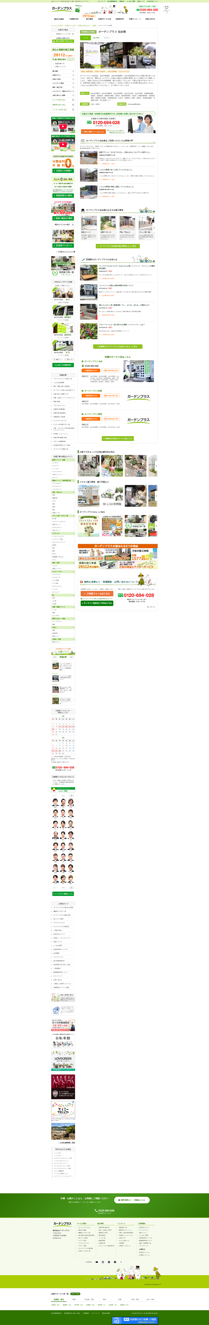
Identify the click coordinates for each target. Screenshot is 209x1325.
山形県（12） (113, 1305)
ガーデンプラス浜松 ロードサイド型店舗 (63, 348)
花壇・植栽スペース (58, 607)
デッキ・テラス (57, 571)
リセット (70, 59)
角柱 (53, 504)
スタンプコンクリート (58, 542)
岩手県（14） (79, 1305)
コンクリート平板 (57, 539)
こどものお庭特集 (58, 382)
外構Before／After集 (59, 417)
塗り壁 (54, 518)
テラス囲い (55, 583)
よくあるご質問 (131, 1)
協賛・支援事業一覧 (145, 1243)
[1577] (144, 554)
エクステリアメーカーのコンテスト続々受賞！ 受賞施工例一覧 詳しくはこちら (63, 266)
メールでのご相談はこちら (64, 894)
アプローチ (55, 533)
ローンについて (143, 1230)
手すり (54, 554)
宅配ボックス (56, 513)
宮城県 (94, 25)
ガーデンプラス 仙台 (93, 361)
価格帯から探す (103, 1232)
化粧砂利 (55, 633)
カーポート (55, 463)
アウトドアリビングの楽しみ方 (62, 379)
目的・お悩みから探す (105, 1230)
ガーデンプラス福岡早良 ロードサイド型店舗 (63, 330)
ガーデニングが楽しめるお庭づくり (64, 390)
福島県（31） (125, 1305)
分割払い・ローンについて (61, 938)
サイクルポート (57, 483)
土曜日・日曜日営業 (87, 71)
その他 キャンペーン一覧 (66, 252)
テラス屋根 (55, 580)
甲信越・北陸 (89, 1299)
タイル (54, 560)
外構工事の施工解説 (59, 413)
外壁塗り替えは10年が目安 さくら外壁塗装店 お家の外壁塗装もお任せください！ (63, 1025)
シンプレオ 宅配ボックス (61, 1173)
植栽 (53, 612)
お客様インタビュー (125, 1246)
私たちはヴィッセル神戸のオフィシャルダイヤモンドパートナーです (63, 1086)
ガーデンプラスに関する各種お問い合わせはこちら (117, 131)
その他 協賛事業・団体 (67, 1142)
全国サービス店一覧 (84, 1251)
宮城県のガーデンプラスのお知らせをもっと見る (118, 346)
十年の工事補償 (112, 71)
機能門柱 (55, 498)
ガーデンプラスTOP (57, 25)
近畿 (119, 1299)
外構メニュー (134, 19)
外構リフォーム (60, 66)
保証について (141, 1)
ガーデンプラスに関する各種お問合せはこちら (98, 598)
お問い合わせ (150, 19)
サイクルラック (57, 486)
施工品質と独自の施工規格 (86, 1235)
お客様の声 (119, 19)
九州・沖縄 (150, 1299)
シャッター (55, 468)
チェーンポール (57, 471)
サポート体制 (82, 1246)
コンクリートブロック (58, 521)
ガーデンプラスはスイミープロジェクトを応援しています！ (63, 1109)
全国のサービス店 (104, 19)
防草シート (55, 636)
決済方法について (59, 934)
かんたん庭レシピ (124, 1240)
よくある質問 (57, 945)
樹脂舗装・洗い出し (58, 557)
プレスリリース (58, 957)
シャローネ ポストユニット (61, 1160)
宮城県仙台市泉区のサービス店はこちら (118, 438)
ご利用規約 (57, 968)
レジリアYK (57, 1153)
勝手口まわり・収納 (58, 618)
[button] (156, 466)
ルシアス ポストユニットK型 (62, 1166)
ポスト (54, 501)
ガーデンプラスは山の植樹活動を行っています (63, 1131)
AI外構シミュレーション (60, 434)
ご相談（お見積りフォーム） (62, 983)
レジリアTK (57, 1155)
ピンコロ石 (55, 615)
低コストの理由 (58, 919)
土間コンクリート (57, 474)
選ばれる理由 (82, 1230)
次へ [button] (71, 657)
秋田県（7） (102, 1305)
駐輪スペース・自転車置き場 (61, 480)
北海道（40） (56, 1305)
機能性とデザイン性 (59, 911)
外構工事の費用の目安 (60, 437)
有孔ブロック (56, 530)
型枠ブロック (56, 642)
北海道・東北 (59, 1299)
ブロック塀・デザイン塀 (60, 516)
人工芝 (54, 601)
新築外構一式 (59, 63)
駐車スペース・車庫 (58, 460)
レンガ (54, 609)
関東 (74, 1299)
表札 (53, 510)
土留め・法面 (56, 639)
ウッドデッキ (56, 574)
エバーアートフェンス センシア (62, 1176)
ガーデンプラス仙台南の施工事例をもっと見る (118, 246)
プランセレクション (59, 405)
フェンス (55, 565)
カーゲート (55, 465)
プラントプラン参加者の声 (106, 1246)
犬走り (54, 627)
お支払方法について (152, 1)
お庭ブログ (122, 1238)
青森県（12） (67, 1305)
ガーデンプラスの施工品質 (61, 915)
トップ (85, 38)
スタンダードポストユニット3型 (63, 1158)
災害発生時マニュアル (60, 949)
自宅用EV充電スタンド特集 (61, 445)
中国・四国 (135, 1299)
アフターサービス (124, 71)
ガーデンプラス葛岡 (93, 414)
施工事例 (89, 19)
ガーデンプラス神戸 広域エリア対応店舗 (63, 295)
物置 (53, 624)
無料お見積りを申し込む (63, 41)
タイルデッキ (56, 577)
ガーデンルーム (57, 586)
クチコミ (107, 38)
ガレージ (55, 477)
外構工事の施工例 (104, 1227)
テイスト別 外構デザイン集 (61, 424)
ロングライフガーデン (60, 420)
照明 (53, 507)
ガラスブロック (57, 527)
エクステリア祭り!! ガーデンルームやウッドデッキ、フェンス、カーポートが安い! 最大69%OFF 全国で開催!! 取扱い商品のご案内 (63, 211)
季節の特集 (56, 401)
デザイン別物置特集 (59, 441)
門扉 (53, 495)
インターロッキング (58, 536)
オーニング (55, 592)
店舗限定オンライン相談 (61, 987)
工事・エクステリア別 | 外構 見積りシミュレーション (64, 429)
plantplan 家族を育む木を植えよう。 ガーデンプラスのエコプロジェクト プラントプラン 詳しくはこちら (63, 238)
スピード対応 (82, 1240)
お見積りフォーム (144, 1255)
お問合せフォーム (144, 1252)
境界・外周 (55, 563)
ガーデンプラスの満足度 (61, 926)
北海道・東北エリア (84, 25)
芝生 (53, 598)
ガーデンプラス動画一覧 (60, 449)
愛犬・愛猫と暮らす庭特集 (61, 386)
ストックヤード (57, 621)
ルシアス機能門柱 (59, 1171)
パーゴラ (55, 589)
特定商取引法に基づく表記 (61, 964)
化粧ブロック (56, 524)
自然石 (54, 545)
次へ (154, 228)
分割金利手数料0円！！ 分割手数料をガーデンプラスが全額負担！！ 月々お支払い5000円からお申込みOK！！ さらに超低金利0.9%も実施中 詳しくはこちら (63, 164)
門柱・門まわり (57, 492)
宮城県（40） (90, 1305)
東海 (104, 1299)
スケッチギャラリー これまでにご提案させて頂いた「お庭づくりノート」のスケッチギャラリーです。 (63, 997)
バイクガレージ (57, 489)
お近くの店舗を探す (63, 365)
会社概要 (56, 953)
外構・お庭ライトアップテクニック (64, 398)
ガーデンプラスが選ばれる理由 (58, 19)
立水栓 (54, 604)
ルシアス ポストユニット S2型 (62, 1168)
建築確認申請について (60, 972)
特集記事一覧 (123, 1227)
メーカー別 (102, 1238)
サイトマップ (101, 1)
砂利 (53, 630)
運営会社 (122, 1)
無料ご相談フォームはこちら (94, 132)
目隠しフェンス (57, 568)
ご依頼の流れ (74, 19)
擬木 (53, 551)
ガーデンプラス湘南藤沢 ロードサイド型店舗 (63, 313)
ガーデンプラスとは (84, 1227)
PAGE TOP (152, 607)
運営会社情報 (106, 1313)
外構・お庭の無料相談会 (126, 1232)
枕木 (53, 548)
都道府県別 (102, 1240)
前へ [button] (54, 657)
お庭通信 (121, 1243)
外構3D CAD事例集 (59, 409)
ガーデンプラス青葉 (93, 391)
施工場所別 (102, 1235)
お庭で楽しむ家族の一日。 (61, 394)
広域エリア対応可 (100, 71)
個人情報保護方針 (112, 1)
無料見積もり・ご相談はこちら (133, 1200)
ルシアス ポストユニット (61, 1163)
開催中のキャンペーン (125, 1230)
